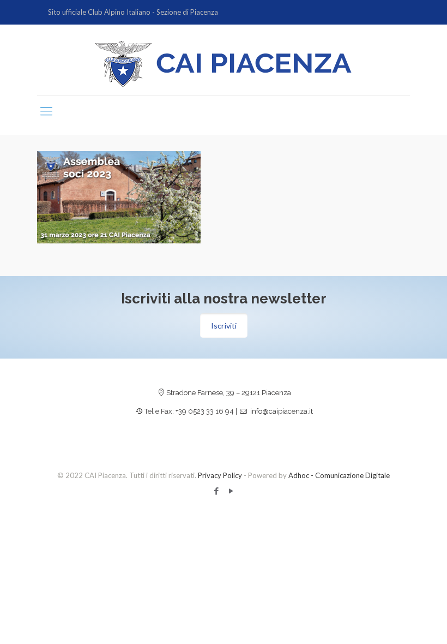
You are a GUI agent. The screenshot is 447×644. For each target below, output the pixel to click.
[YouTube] (231, 491)
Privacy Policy (220, 475)
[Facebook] (216, 491)
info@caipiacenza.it (281, 411)
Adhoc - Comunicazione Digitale (339, 475)
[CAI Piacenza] (223, 64)
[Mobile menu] (46, 111)
